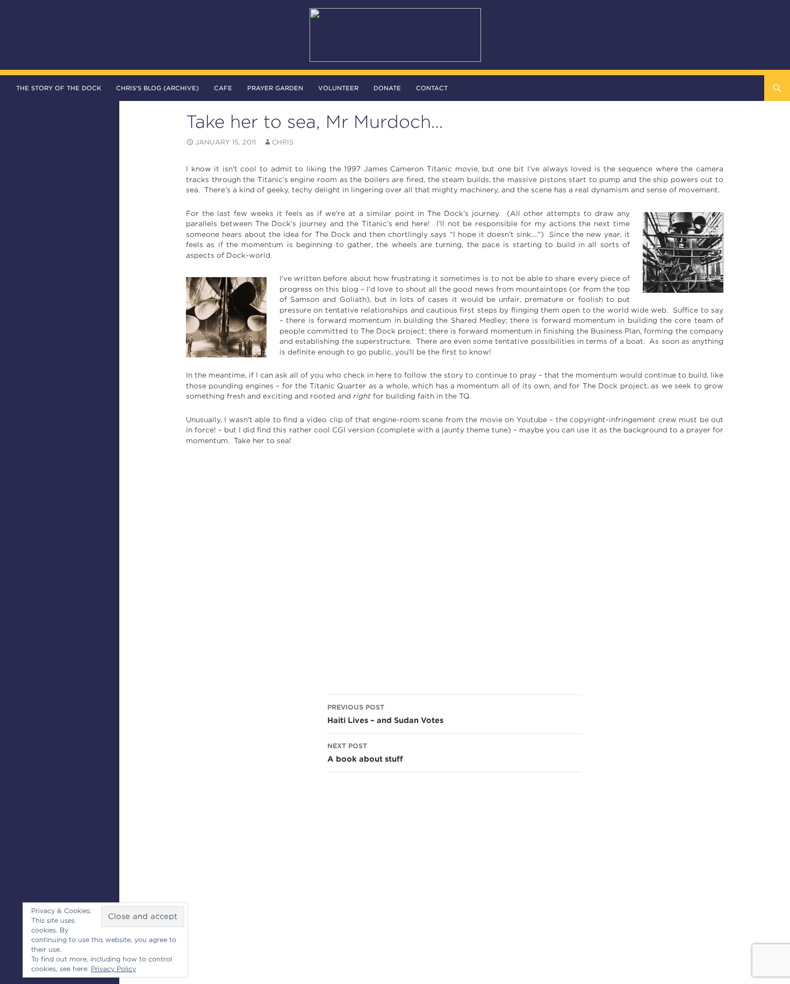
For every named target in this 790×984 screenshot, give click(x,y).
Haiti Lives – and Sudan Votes (385, 714)
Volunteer (338, 88)
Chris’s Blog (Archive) (157, 88)
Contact (432, 88)
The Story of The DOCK (58, 88)
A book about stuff (365, 752)
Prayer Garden (275, 88)
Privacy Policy (113, 969)
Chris (282, 142)
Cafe (223, 88)
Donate (387, 88)
